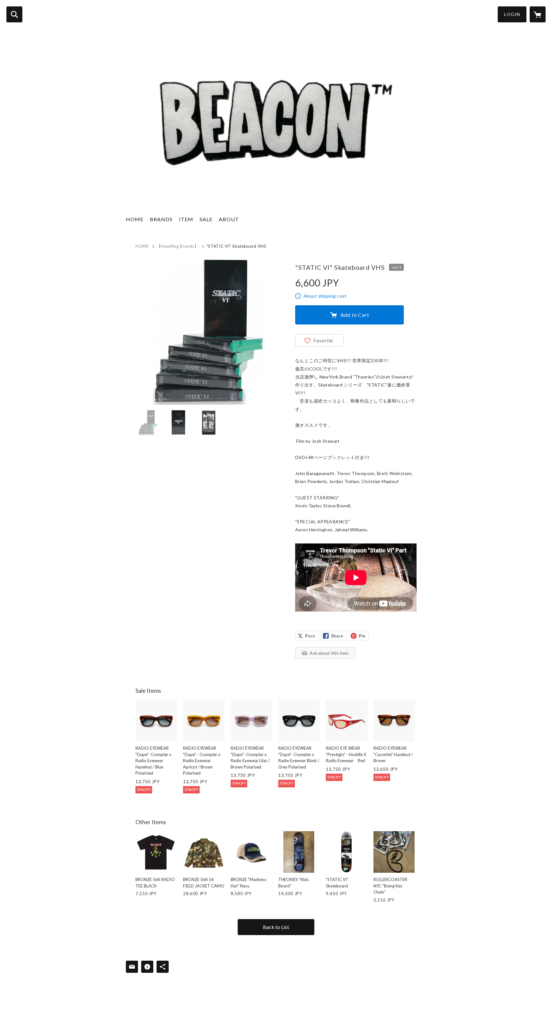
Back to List (276, 927)
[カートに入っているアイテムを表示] (538, 14)
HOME (134, 219)
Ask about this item (329, 653)
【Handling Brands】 (178, 246)
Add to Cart (355, 315)
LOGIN (512, 14)
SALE (206, 219)
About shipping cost (325, 296)
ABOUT (229, 219)
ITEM (186, 219)
